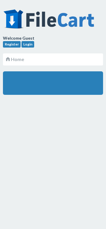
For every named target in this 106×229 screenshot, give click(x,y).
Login (27, 44)
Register (12, 44)
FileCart (50, 22)
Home (17, 59)
